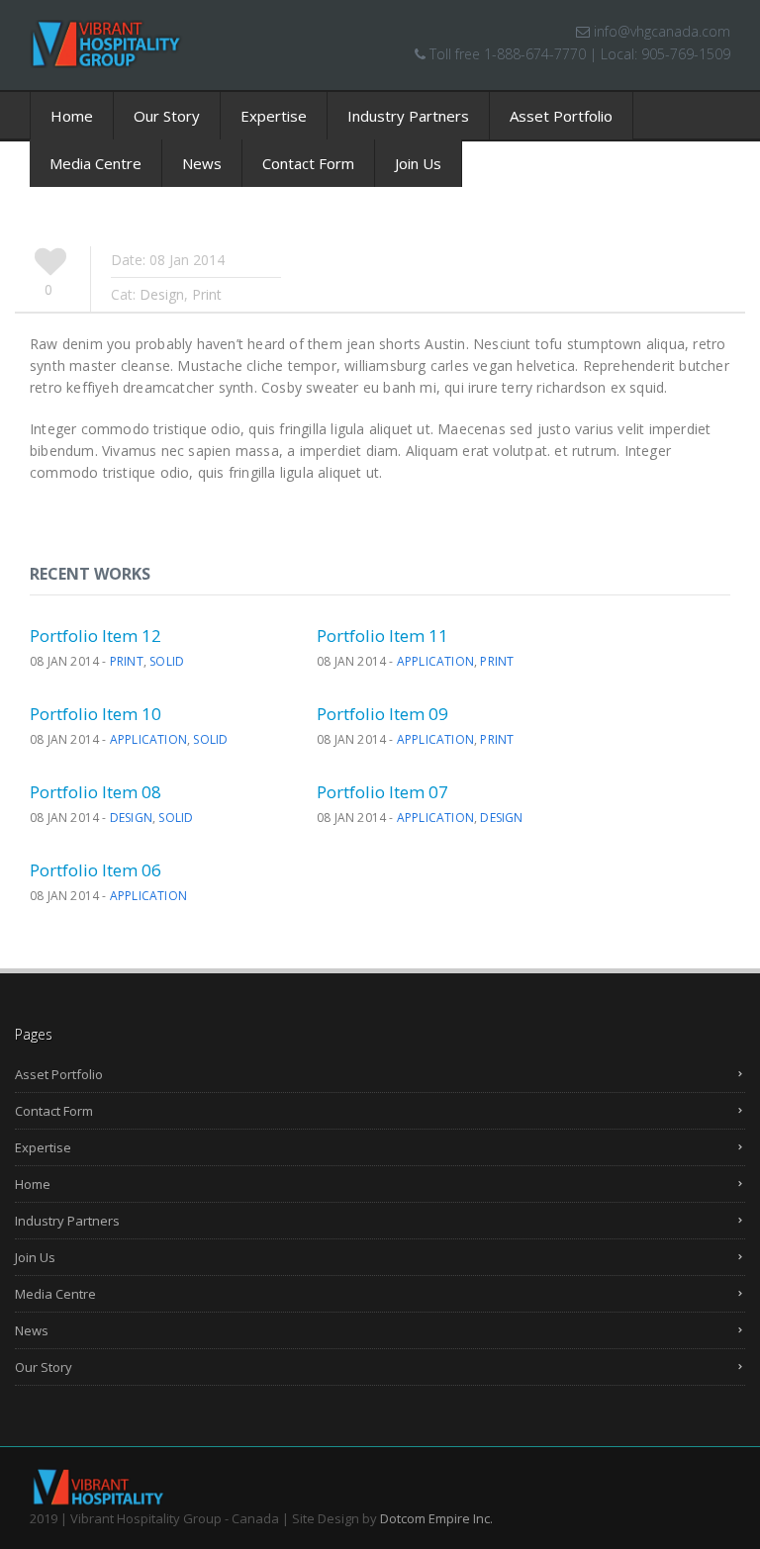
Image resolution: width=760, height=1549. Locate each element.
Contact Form (308, 163)
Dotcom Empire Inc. (436, 1518)
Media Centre (95, 163)
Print (126, 661)
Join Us (418, 163)
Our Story (167, 116)
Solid (166, 661)
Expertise (273, 116)
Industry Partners (408, 116)
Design (131, 817)
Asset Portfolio (561, 116)
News (202, 163)
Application (435, 661)
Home (71, 116)
